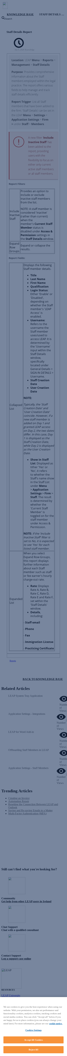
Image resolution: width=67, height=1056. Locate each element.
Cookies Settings (33, 1030)
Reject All (33, 1049)
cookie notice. (55, 1023)
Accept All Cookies (33, 1040)
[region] (33, 1026)
